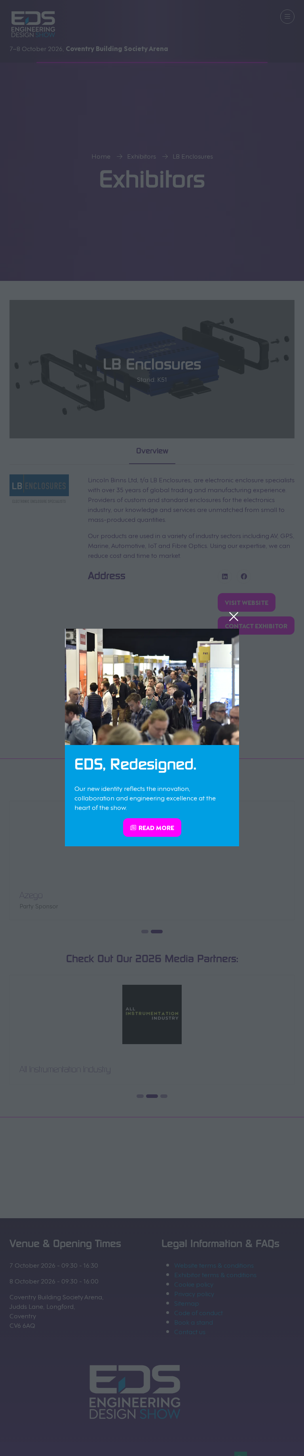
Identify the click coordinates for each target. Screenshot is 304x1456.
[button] (233, 617)
